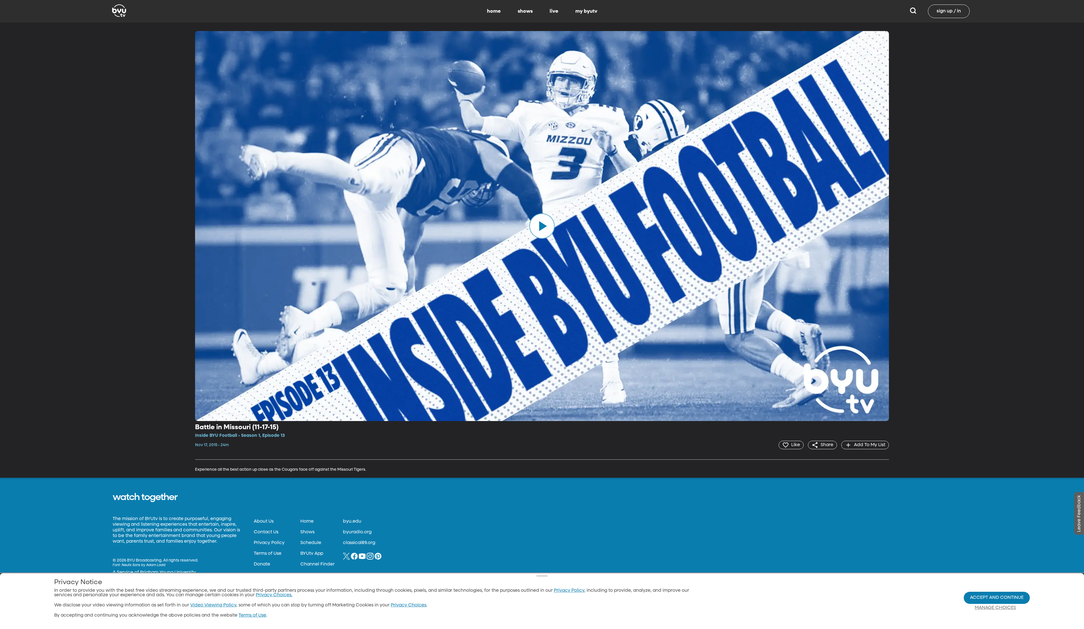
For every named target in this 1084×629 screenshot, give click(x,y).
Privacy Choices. (274, 595)
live (554, 11)
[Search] (913, 11)
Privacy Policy (269, 543)
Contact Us (266, 532)
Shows (307, 532)
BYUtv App (311, 553)
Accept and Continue (997, 597)
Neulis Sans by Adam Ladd (143, 565)
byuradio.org (357, 532)
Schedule (310, 543)
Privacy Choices (408, 605)
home (494, 11)
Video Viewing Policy (213, 605)
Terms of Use (267, 553)
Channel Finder (317, 564)
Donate (262, 564)
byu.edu (352, 521)
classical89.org (359, 543)
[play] (542, 226)
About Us (264, 521)
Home (307, 521)
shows (525, 11)
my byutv (586, 11)
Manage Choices (995, 608)
